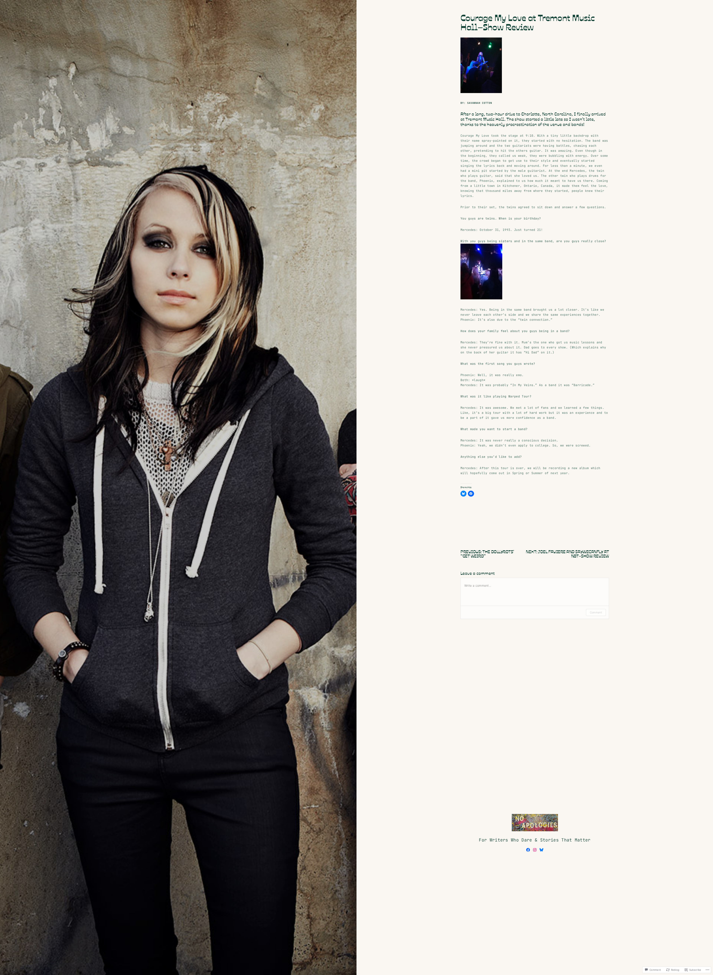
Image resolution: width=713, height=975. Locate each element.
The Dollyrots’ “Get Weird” (487, 553)
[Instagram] (535, 850)
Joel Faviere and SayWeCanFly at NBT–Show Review (573, 553)
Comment (596, 612)
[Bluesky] (541, 850)
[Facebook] (528, 850)
